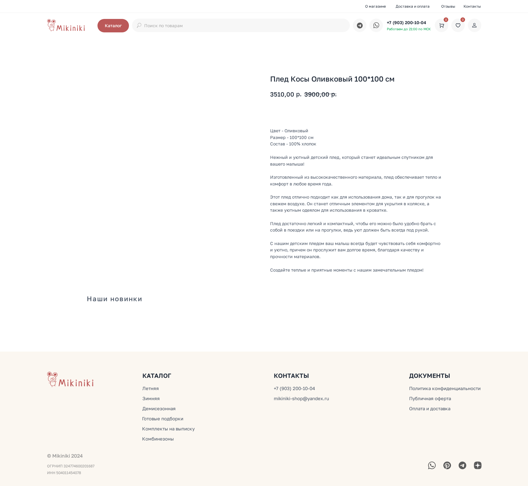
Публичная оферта (430, 398)
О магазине (375, 6)
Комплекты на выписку (168, 428)
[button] (113, 25)
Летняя (150, 388)
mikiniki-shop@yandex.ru (301, 398)
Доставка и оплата (413, 6)
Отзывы (448, 6)
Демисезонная (159, 408)
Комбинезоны (158, 438)
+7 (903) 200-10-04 (406, 22)
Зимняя (151, 398)
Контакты (472, 6)
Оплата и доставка (429, 408)
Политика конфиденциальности (445, 388)
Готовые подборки (162, 418)
